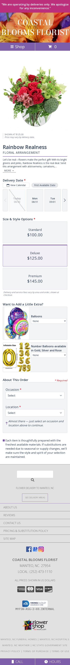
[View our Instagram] (41, 551)
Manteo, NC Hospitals (54, 639)
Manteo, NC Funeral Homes (19, 639)
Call (18, 661)
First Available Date (44, 185)
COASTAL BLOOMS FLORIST (35, 27)
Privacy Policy (10, 651)
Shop (20, 46)
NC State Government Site (50, 645)
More (7, 170)
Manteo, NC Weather (16, 645)
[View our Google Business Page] (35, 551)
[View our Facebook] (29, 551)
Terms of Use (60, 651)
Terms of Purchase (36, 651)
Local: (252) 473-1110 (35, 571)
